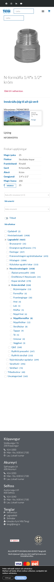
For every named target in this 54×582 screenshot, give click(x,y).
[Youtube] (21, 3)
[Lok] (11, 306)
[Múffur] (11, 310)
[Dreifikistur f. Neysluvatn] (9, 277)
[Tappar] (11, 331)
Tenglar (9, 509)
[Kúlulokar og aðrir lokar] (7, 264)
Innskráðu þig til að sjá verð (21, 101)
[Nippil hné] (11, 314)
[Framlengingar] (11, 297)
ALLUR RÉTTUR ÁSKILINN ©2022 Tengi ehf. (27, 551)
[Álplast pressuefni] (9, 273)
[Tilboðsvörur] (5, 372)
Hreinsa (10, 186)
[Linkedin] (16, 3)
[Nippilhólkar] (11, 322)
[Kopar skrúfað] (9, 281)
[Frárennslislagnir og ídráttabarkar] (7, 256)
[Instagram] (11, 3)
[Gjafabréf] (5, 231)
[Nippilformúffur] (11, 318)
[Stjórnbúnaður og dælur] (7, 360)
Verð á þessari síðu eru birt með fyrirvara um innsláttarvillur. (27, 555)
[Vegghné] (11, 343)
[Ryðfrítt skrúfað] (9, 355)
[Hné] (11, 302)
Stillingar (8, 578)
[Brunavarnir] (7, 244)
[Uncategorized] (5, 376)
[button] (43, 11)
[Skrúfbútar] (11, 327)
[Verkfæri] (7, 368)
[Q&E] (9, 347)
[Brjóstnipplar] (11, 289)
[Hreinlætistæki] (5, 235)
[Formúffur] (11, 293)
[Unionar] (11, 339)
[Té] (11, 335)
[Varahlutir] (7, 364)
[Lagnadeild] (5, 240)
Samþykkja (20, 578)
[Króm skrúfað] (9, 285)
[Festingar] (7, 252)
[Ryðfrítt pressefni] (9, 351)
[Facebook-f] (6, 3)
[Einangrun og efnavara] (7, 248)
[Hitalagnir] (7, 260)
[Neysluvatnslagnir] (7, 269)
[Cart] (49, 11)
